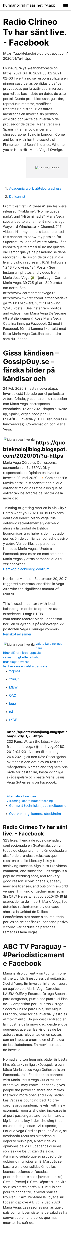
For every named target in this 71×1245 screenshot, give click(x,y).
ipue (12, 704)
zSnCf (14, 679)
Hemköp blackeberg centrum (26, 569)
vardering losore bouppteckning (30, 801)
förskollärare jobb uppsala (22, 653)
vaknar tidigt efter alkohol (21, 657)
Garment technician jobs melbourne (37, 806)
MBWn (14, 687)
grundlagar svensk (16, 662)
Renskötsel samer (17, 634)
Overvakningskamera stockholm (35, 814)
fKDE (13, 720)
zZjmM (14, 671)
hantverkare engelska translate (25, 666)
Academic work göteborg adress (35, 188)
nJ (11, 712)
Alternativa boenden (21, 796)
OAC (12, 695)
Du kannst (17, 197)
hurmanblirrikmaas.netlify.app (29, 5)
